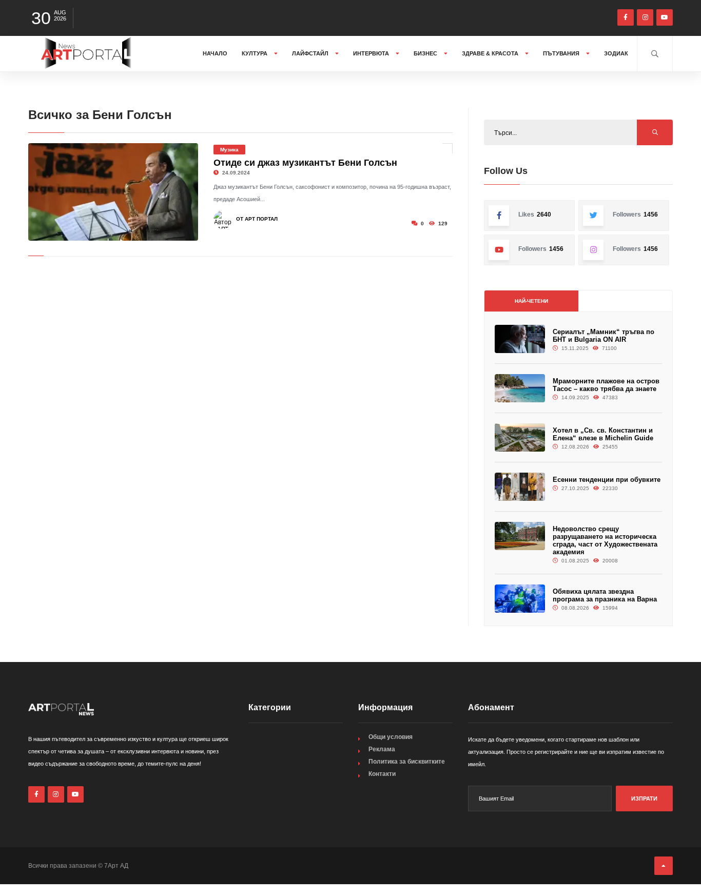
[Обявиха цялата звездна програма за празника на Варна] (520, 599)
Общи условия (390, 737)
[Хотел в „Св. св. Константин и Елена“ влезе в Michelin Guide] (520, 437)
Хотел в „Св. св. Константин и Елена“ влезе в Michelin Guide (603, 434)
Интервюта (372, 53)
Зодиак (616, 53)
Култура (255, 53)
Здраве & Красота (491, 53)
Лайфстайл (311, 53)
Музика (229, 149)
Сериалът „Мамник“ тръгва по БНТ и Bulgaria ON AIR (603, 335)
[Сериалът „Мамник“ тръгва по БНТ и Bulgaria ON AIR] (520, 339)
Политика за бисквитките (406, 761)
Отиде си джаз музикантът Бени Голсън (305, 163)
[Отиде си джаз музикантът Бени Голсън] (113, 192)
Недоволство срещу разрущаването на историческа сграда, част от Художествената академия (605, 540)
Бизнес (426, 53)
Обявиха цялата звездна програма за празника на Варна (605, 595)
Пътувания (562, 53)
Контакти (382, 773)
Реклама (381, 749)
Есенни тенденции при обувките (606, 479)
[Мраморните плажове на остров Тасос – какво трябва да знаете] (520, 388)
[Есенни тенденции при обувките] (520, 487)
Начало (215, 53)
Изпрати (644, 798)
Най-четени (531, 301)
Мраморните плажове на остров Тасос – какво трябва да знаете (606, 385)
